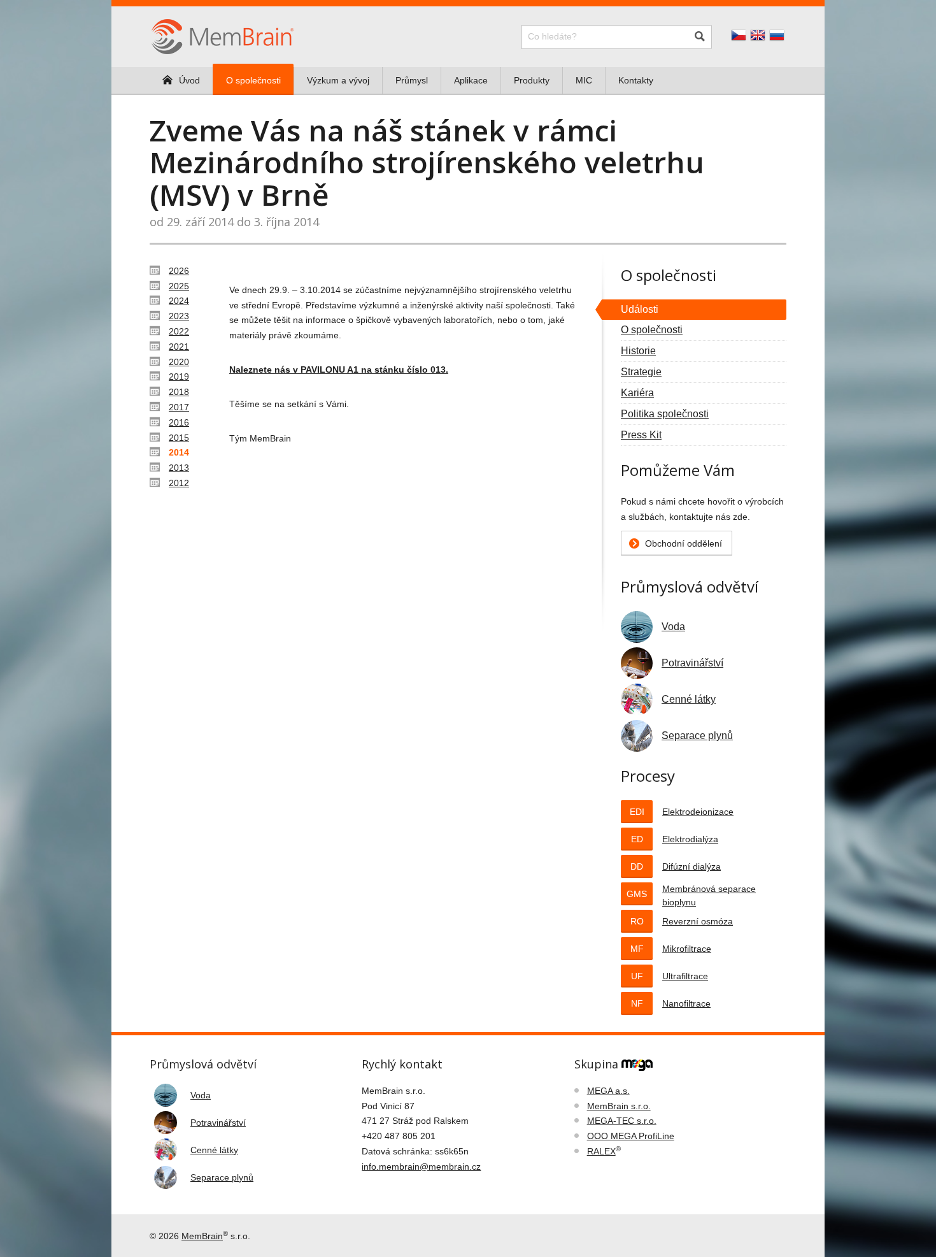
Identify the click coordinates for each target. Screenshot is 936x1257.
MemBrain (202, 1236)
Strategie (641, 371)
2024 (179, 301)
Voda (673, 626)
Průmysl (411, 80)
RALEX (601, 1151)
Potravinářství (692, 662)
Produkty (532, 80)
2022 (179, 331)
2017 (179, 407)
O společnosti (253, 80)
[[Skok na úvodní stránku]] (223, 36)
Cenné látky (689, 699)
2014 (179, 452)
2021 (179, 346)
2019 (179, 376)
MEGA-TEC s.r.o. (621, 1121)
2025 (179, 286)
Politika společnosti (665, 413)
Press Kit (641, 434)
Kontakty (635, 80)
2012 (179, 483)
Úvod (189, 80)
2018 (179, 392)
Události (639, 309)
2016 (179, 422)
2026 (179, 271)
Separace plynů (697, 735)
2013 (179, 468)
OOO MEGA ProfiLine (630, 1136)
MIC (584, 80)
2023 (179, 316)
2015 (179, 438)
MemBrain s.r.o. (619, 1106)
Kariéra (637, 392)
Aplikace (471, 80)
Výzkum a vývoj (338, 80)
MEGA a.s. (608, 1091)
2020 (179, 362)
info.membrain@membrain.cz (421, 1166)
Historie (638, 350)
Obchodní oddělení (683, 543)
